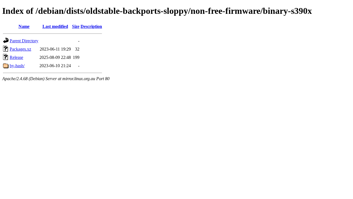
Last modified (55, 26)
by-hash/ (17, 65)
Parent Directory (24, 40)
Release (16, 57)
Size (75, 26)
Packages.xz (20, 49)
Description (91, 26)
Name (24, 26)
